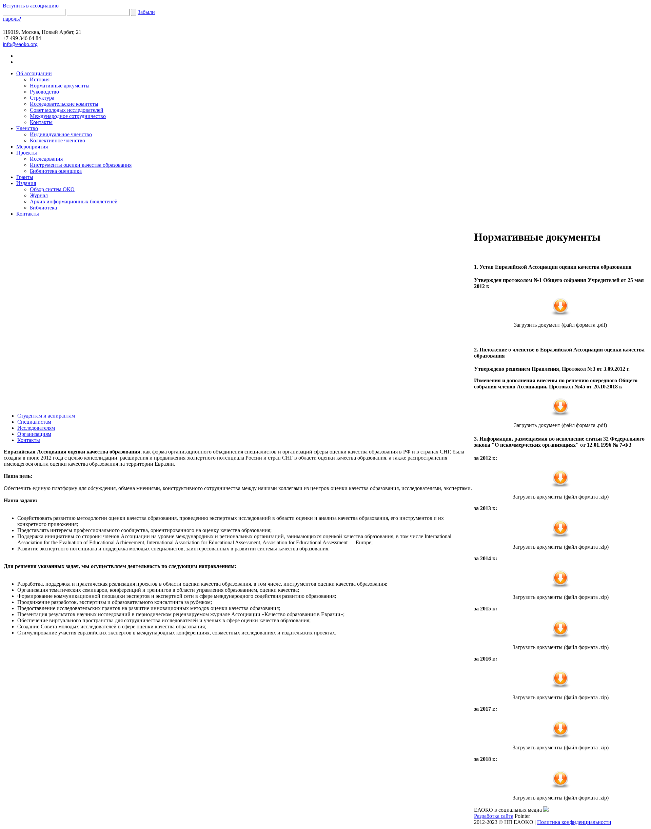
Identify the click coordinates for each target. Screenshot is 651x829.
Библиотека (43, 207)
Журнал (39, 195)
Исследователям (36, 428)
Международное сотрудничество (68, 116)
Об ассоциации (34, 73)
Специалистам (34, 422)
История (40, 79)
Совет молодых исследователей (66, 110)
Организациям (34, 434)
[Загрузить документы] (560, 486)
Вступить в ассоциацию (31, 5)
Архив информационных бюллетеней (74, 201)
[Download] (560, 315)
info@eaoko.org (20, 44)
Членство (27, 128)
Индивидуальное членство (61, 134)
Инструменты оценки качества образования (81, 165)
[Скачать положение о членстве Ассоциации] (560, 415)
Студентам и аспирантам (46, 416)
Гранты (24, 177)
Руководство (44, 92)
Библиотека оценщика (56, 171)
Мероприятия (32, 146)
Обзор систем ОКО (52, 189)
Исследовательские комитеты (64, 104)
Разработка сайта (493, 816)
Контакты (41, 122)
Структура (42, 98)
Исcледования (46, 159)
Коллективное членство (57, 140)
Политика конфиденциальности (574, 822)
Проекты (26, 153)
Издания (26, 183)
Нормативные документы (60, 85)
